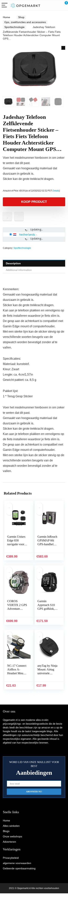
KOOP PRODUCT (34, 202)
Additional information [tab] (19, 269)
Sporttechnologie (14, 27)
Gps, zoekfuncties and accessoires (25, 22)
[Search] (48, 5)
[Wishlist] (56, 5)
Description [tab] (13, 263)
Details (56, 190)
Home (6, 17)
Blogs (6, 831)
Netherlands (27, 234)
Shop (21, 17)
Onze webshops (12, 836)
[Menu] (4, 5)
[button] (63, 48)
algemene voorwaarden (17, 863)
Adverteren (9, 841)
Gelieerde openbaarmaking (19, 868)
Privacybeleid (11, 857)
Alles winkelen (11, 825)
